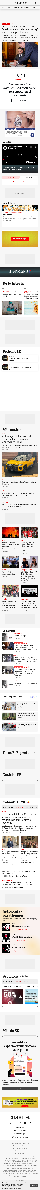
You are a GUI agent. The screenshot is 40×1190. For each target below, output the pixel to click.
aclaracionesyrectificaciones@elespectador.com (20, 1168)
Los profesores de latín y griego (25, 683)
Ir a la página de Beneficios (20, 1089)
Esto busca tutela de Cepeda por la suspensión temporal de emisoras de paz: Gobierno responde (19, 818)
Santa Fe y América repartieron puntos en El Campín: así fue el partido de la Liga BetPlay (29, 547)
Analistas (4, 869)
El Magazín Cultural (26, 570)
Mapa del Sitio (20, 1127)
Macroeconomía (26, 599)
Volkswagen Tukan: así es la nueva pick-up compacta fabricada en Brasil (17, 439)
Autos (3, 433)
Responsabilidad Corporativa (20, 1143)
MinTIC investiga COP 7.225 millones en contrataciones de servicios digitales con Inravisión (29, 576)
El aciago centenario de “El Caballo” (11, 296)
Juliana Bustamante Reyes (19, 876)
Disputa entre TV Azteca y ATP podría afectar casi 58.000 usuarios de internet (19, 505)
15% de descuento (31, 986)
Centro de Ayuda (20, 1151)
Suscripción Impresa (20, 1130)
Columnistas (18, 633)
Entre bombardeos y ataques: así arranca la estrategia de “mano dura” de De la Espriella (17, 883)
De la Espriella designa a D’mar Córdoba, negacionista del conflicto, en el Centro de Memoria (10, 856)
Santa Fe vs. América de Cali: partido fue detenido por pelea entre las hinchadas (10, 604)
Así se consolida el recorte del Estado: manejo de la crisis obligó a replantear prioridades (20, 29)
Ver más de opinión (19, 182)
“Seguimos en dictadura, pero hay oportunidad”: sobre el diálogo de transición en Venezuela (25, 672)
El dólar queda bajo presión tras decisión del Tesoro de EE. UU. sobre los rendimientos (29, 604)
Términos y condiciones (20, 1146)
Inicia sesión (32, 219)
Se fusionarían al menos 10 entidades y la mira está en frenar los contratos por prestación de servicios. (20, 36)
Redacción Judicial (17, 887)
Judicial (4, 491)
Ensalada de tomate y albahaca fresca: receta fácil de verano (19, 483)
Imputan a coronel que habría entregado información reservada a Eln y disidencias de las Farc (26, 659)
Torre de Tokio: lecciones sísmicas (8, 573)
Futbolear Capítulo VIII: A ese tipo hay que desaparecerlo (20, 368)
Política (12, 24)
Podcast (11, 365)
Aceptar (34, 1185)
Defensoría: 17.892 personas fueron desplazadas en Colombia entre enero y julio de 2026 (20, 494)
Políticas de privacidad (20, 1148)
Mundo (4, 570)
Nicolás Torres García (29, 863)
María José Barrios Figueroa (19, 40)
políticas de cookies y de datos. (12, 1188)
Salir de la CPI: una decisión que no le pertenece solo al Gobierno (19, 872)
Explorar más (20, 929)
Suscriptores (18, 643)
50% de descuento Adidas (11, 986)
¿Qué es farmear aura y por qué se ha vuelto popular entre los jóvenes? (18, 168)
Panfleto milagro (20, 636)
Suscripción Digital (20, 1134)
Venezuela (26, 667)
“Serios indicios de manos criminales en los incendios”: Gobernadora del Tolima (10, 546)
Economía (5, 502)
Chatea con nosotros (21, 1137)
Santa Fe (23, 540)
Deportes (11, 356)
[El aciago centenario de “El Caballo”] (12, 308)
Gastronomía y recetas (8, 480)
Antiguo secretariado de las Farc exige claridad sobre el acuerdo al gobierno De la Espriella (29, 855)
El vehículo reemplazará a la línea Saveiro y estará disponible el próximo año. (19, 446)
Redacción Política (16, 833)
